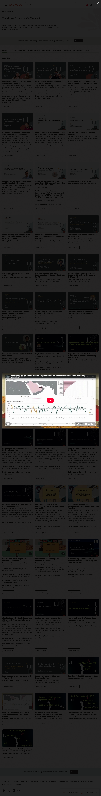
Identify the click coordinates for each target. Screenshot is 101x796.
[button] (98, 3)
